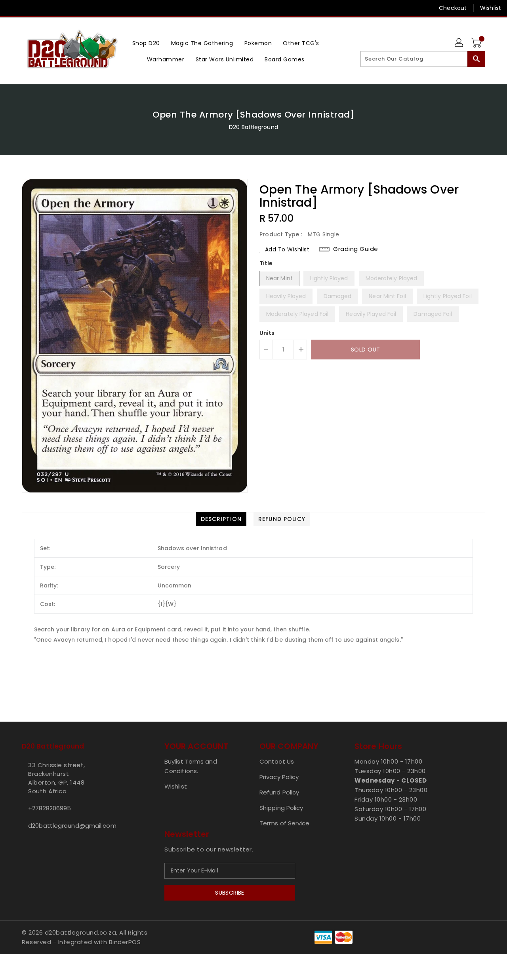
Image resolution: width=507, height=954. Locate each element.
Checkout (453, 8)
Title (266, 263)
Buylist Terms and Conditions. (190, 766)
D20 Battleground (253, 127)
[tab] (221, 519)
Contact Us (276, 761)
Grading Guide (355, 249)
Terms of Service (284, 823)
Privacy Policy (279, 777)
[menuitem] (146, 43)
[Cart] (477, 43)
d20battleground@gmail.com (72, 825)
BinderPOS (125, 942)
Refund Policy (279, 792)
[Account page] (459, 43)
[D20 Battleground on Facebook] (13, 8)
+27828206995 (49, 808)
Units (267, 333)
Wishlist (490, 8)
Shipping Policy (281, 808)
